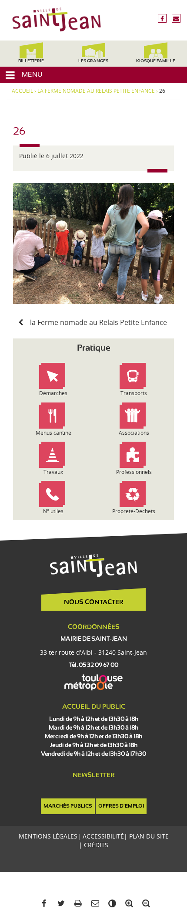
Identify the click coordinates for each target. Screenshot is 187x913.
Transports (133, 393)
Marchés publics (67, 806)
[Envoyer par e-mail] (93, 903)
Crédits (96, 845)
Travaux (53, 472)
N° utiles (53, 511)
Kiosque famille (155, 61)
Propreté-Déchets (133, 511)
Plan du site (149, 836)
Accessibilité (103, 836)
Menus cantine (53, 432)
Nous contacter (94, 602)
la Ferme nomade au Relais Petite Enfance (96, 91)
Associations (134, 432)
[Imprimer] (76, 903)
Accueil (22, 91)
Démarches (53, 393)
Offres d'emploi (121, 806)
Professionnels (134, 472)
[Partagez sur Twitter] (59, 903)
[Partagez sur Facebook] (42, 903)
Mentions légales (48, 836)
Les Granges (93, 61)
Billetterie (31, 61)
